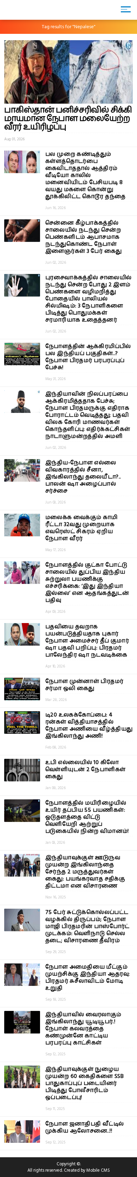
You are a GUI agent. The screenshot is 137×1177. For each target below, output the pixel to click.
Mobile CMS (98, 1170)
